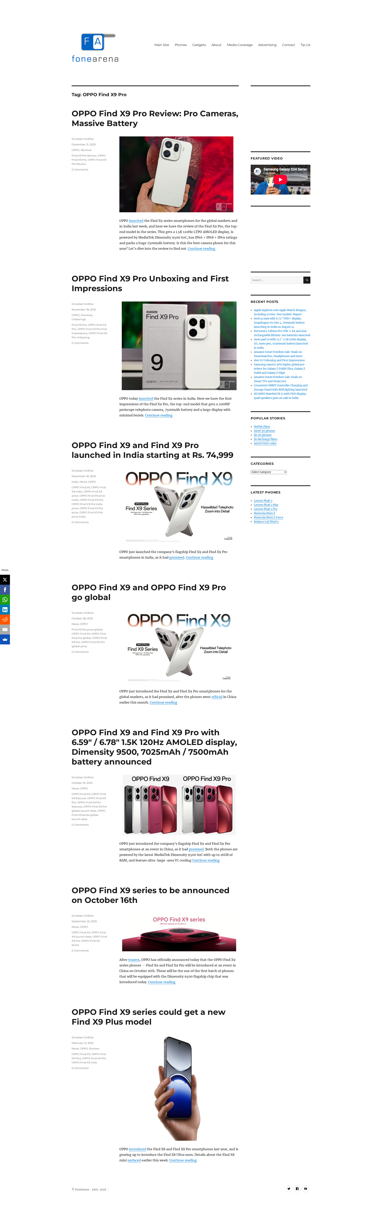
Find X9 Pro (79, 324)
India (75, 481)
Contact (288, 45)
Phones (181, 45)
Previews (86, 315)
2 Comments (80, 169)
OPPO (76, 150)
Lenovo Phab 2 (263, 500)
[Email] (5, 629)
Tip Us (305, 45)
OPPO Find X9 (81, 487)
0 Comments (80, 343)
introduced (137, 1149)
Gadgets (199, 45)
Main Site (161, 45)
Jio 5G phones (263, 435)
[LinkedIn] (5, 610)
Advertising (267, 45)
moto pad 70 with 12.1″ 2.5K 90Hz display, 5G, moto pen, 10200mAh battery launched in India (281, 343)
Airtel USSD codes (265, 443)
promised (176, 557)
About (216, 45)
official (216, 697)
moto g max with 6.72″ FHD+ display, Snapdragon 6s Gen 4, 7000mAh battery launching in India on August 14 (279, 323)
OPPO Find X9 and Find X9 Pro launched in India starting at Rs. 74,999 (152, 450)
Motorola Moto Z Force (268, 517)
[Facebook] (5, 590)
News (83, 481)
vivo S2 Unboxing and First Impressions (279, 360)
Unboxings (79, 319)
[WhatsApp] (5, 600)
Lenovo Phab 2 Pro (265, 509)
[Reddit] (5, 620)
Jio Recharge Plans (265, 439)
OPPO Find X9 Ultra (84, 1062)
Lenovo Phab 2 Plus (266, 505)
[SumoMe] (5, 639)
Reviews (86, 150)
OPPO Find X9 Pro (91, 499)
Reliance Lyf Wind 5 (266, 521)
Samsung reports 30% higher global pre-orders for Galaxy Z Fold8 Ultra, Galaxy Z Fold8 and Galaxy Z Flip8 (280, 369)
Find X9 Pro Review (84, 155)
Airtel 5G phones (264, 431)
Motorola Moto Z (264, 513)
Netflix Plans (262, 426)
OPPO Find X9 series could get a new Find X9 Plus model (148, 1017)
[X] (5, 580)
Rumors (94, 1048)
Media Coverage (240, 45)
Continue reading (201, 249)
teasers (133, 960)
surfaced (134, 1160)
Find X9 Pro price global (87, 629)
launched (136, 221)
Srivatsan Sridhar (83, 138)
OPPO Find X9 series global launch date (88, 815)
